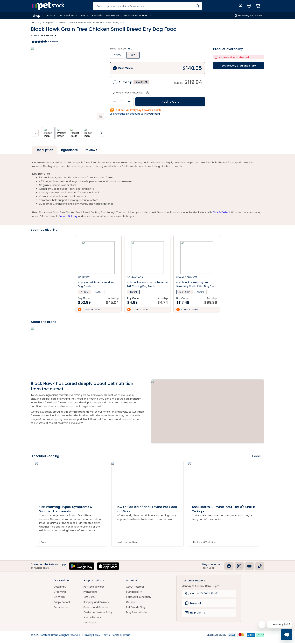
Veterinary (60, 586)
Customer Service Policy (98, 612)
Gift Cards (89, 597)
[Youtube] (249, 566)
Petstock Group (121, 635)
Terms (106, 635)
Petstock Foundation (138, 597)
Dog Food (49, 22)
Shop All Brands (92, 617)
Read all (256, 456)
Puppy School (62, 602)
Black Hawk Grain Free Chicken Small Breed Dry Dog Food (97, 22)
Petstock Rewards (93, 586)
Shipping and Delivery (96, 602)
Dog (39, 22)
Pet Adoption (61, 607)
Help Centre (197, 612)
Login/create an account (125, 113)
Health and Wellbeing (128, 542)
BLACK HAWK (46, 35)
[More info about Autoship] (147, 92)
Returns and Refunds (95, 607)
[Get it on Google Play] (81, 566)
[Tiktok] (259, 566)
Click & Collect (221, 212)
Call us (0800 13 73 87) (204, 593)
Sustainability (134, 592)
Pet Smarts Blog (135, 607)
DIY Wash (59, 597)
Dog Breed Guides (136, 612)
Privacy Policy (92, 635)
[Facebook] (229, 566)
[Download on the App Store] (108, 566)
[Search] (197, 6)
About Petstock (135, 586)
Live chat (195, 603)
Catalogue (89, 622)
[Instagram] (239, 566)
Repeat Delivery (68, 216)
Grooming (60, 592)
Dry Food (62, 22)
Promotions (90, 592)
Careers (131, 602)
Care (43, 542)
